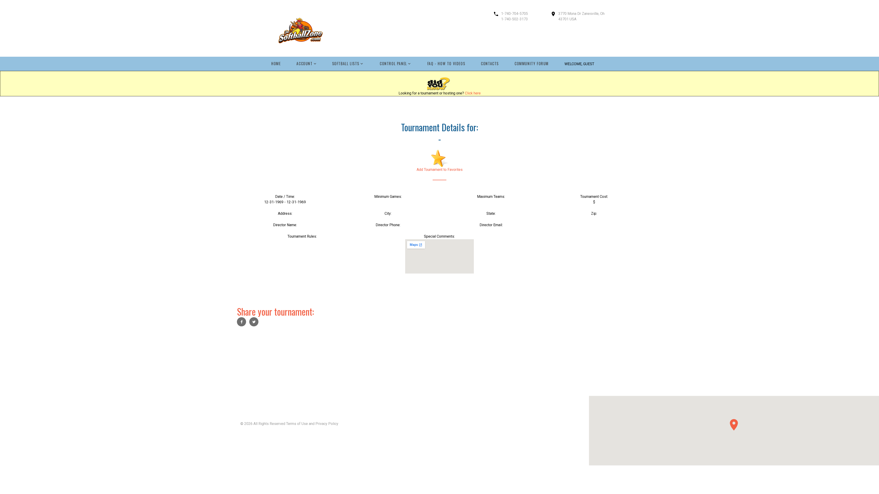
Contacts (490, 64)
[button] (734, 425)
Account (304, 64)
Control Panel (393, 64)
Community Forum (532, 64)
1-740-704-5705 (514, 13)
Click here (473, 93)
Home (276, 64)
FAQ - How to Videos (446, 64)
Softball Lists (345, 64)
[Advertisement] (137, 364)
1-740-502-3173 (514, 19)
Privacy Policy (326, 424)
